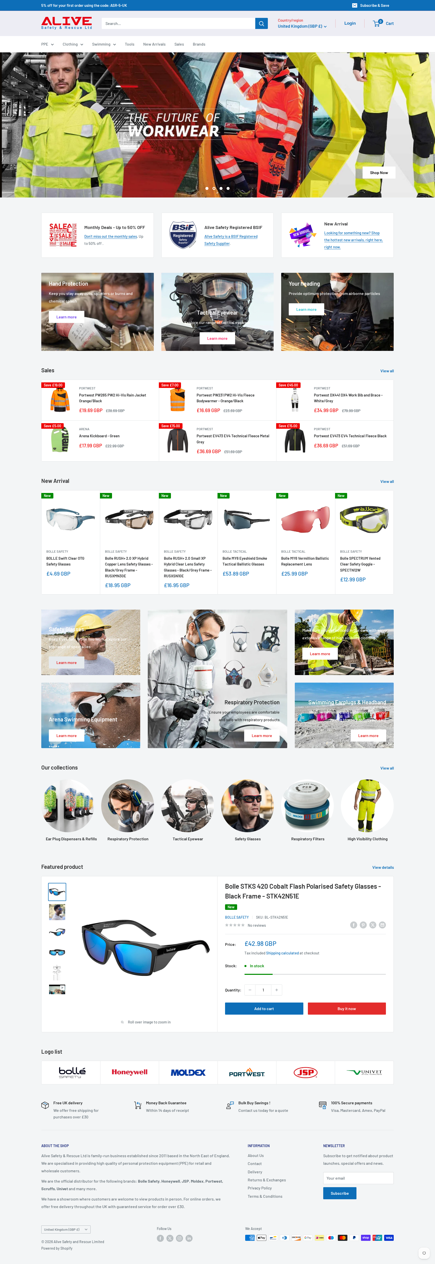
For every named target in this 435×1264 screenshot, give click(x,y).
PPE (44, 44)
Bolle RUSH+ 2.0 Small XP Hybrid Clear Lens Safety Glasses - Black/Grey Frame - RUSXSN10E (188, 567)
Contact (255, 1163)
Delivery (255, 1171)
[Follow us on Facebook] (160, 1238)
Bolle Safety (57, 551)
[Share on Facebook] (353, 924)
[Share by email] (382, 924)
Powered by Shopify (56, 1248)
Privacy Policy (260, 1187)
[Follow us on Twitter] (169, 1238)
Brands (199, 44)
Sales (179, 44)
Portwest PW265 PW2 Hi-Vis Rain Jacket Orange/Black (112, 398)
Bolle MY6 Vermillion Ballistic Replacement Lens (305, 561)
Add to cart (264, 1008)
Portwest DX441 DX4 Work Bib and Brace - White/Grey (348, 398)
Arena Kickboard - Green (99, 436)
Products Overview (219, 172)
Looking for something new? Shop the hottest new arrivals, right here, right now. (353, 239)
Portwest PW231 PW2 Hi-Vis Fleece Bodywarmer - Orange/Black (226, 398)
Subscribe (340, 1193)
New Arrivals (154, 44)
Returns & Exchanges (267, 1179)
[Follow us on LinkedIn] (189, 1238)
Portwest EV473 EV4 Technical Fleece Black (350, 436)
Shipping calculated (282, 953)
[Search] (261, 23)
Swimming (101, 44)
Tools (129, 44)
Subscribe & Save (374, 5)
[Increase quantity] (276, 990)
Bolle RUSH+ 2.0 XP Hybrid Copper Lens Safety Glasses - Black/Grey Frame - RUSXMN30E (129, 567)
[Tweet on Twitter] (372, 924)
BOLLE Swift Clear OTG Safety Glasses (65, 561)
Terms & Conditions (265, 1196)
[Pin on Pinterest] (363, 924)
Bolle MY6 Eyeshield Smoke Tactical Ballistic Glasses (245, 561)
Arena (84, 429)
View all (387, 370)
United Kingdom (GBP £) (61, 1229)
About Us (256, 1155)
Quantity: (233, 989)
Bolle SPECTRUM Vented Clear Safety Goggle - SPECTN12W (360, 564)
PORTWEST (87, 388)
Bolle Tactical (235, 551)
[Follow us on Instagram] (179, 1238)
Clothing (70, 44)
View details (383, 867)
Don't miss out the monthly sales (110, 236)
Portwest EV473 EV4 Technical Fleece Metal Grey (233, 439)
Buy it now (347, 1008)
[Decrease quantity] (250, 990)
